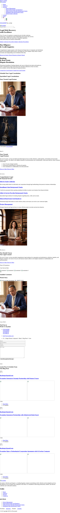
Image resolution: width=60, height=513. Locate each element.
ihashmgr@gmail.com (6, 375)
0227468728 (6, 332)
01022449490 (3, 23)
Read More (5, 404)
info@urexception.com (8, 336)
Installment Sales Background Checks (14, 12)
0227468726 (6, 333)
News (4, 16)
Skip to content (3, 0)
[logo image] (3, 25)
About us (5, 493)
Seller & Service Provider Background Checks (16, 11)
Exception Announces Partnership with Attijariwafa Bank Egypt (19, 415)
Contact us (5, 496)
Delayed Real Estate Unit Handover (14, 9)
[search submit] (14, 27)
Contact (5, 15)
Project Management (10, 8)
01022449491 (6, 330)
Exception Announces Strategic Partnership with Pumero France (19, 378)
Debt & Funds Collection (11, 13)
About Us (5, 5)
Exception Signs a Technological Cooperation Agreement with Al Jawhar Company (25, 451)
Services (5, 7)
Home (4, 4)
